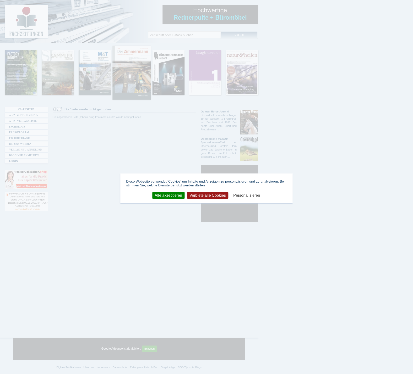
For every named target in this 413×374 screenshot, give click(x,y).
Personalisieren (246, 195)
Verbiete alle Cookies (208, 195)
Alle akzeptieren (168, 195)
